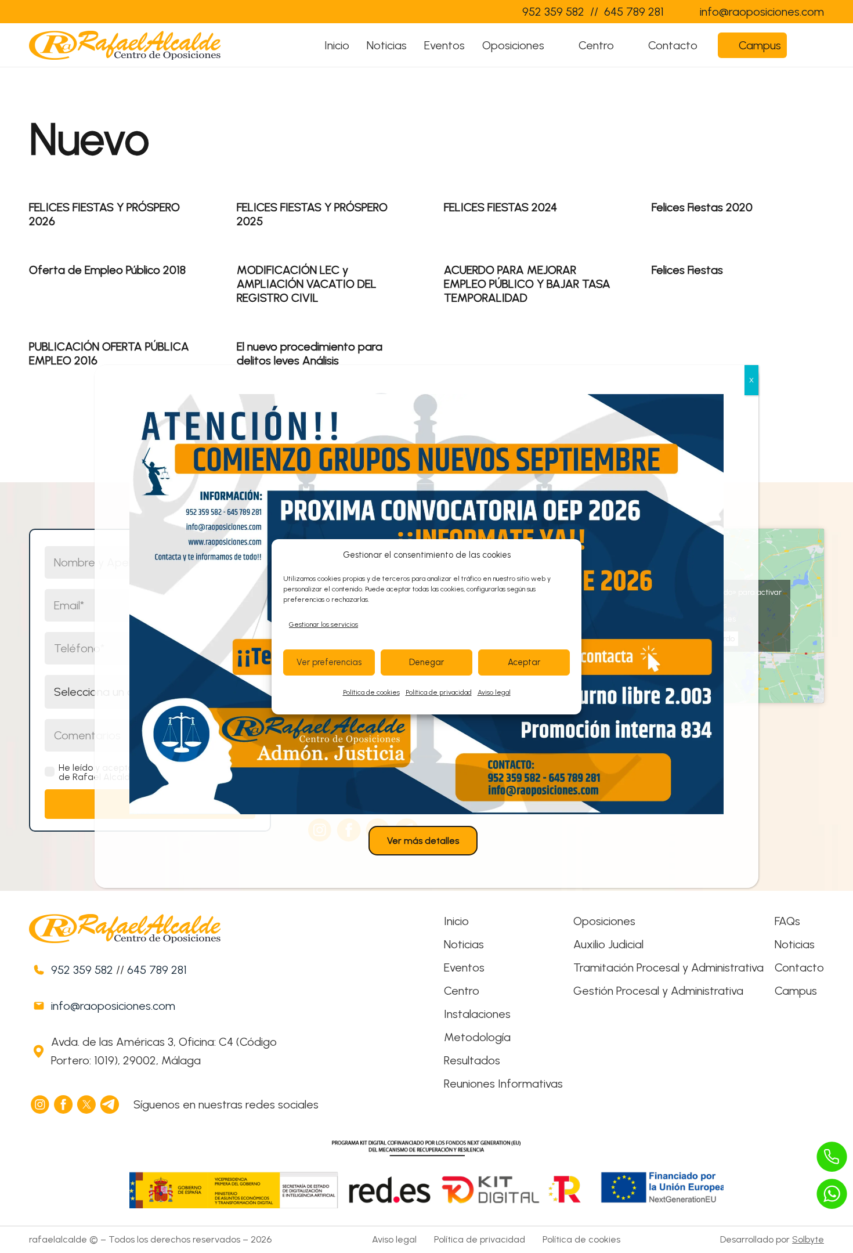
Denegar (426, 662)
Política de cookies (371, 692)
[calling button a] (832, 1156)
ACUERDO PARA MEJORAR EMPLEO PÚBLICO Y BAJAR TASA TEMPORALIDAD (527, 284)
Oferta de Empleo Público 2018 (107, 270)
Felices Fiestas (687, 270)
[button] (555, 45)
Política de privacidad (439, 692)
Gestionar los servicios (323, 624)
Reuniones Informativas (503, 1083)
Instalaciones (477, 1014)
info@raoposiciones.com (113, 1006)
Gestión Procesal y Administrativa (658, 991)
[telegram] (110, 1104)
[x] (87, 1104)
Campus (796, 991)
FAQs (787, 921)
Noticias (464, 944)
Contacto (799, 967)
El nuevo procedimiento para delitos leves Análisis (309, 353)
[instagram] (40, 1104)
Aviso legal (494, 692)
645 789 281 (157, 970)
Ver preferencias (329, 662)
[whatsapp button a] (832, 1193)
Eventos (464, 967)
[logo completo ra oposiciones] (125, 45)
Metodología (477, 1037)
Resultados (472, 1060)
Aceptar (524, 662)
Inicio (456, 921)
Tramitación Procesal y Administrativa (668, 967)
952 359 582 (82, 970)
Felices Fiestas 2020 (702, 207)
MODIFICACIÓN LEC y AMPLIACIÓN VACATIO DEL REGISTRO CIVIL (307, 284)
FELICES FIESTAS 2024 (500, 207)
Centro (461, 991)
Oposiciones (604, 921)
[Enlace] (490, 12)
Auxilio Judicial (608, 944)
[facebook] (63, 1104)
